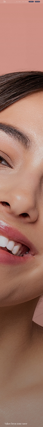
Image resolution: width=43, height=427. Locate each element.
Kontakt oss (26, 1)
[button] (20, 1)
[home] (4, 2)
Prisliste (23, 1)
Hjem (16, 1)
